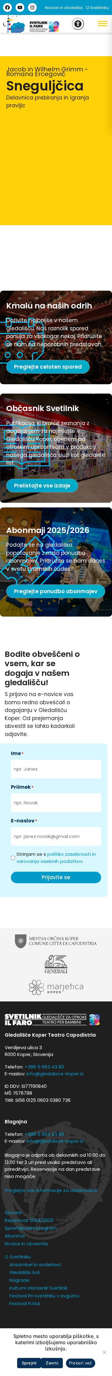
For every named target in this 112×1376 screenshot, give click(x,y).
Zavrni (52, 1362)
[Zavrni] (104, 1352)
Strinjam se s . (56, 858)
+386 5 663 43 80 (44, 1066)
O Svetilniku (97, 8)
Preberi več (80, 1362)
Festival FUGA (24, 1303)
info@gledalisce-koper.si (54, 1073)
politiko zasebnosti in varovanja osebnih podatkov (56, 858)
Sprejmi (29, 1362)
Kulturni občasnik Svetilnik (38, 1288)
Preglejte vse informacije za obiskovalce (51, 1190)
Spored (13, 1212)
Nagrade (19, 1280)
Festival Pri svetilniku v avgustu (44, 1295)
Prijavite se (56, 877)
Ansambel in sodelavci (35, 1264)
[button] (98, 24)
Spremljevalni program (31, 1228)
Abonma (15, 1236)
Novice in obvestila (64, 8)
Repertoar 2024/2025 (29, 1220)
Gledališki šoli (24, 1272)
